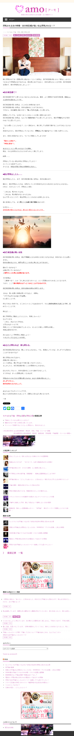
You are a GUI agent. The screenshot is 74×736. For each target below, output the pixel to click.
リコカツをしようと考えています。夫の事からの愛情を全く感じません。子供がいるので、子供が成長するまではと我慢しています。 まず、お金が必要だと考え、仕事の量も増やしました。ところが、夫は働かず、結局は (37, 621)
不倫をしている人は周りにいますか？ (17, 420)
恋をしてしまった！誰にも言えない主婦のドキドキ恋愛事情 (28, 456)
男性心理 (27, 32)
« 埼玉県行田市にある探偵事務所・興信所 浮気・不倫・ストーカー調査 (26, 431)
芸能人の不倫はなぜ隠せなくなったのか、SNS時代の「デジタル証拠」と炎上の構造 (36, 527)
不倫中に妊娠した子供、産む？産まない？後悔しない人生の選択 (30, 502)
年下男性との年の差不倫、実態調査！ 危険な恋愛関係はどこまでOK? (33, 473)
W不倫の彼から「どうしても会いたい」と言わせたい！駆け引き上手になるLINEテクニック (39, 479)
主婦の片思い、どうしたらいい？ (16, 687)
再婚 (18, 616)
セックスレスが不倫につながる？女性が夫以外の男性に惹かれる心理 (31, 521)
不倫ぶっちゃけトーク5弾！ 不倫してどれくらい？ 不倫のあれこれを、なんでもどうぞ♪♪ (32, 632)
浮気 (23, 35)
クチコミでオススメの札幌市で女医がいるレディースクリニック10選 (31, 496)
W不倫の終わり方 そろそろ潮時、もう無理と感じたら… (28, 468)
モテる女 (10, 32)
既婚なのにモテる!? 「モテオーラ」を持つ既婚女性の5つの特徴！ (31, 462)
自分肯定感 (36, 35)
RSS (6, 659)
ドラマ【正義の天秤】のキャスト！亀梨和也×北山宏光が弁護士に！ (27, 682)
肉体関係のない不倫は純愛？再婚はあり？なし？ (21, 675)
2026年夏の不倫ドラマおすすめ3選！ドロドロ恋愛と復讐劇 (28, 533)
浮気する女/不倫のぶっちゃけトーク (14, 635)
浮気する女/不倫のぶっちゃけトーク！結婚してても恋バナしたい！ (31, 544)
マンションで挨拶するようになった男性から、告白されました (25, 425)
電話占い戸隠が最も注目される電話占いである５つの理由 (28, 539)
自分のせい (29, 35)
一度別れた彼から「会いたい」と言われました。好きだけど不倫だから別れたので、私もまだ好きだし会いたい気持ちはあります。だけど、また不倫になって (37, 600)
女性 (19, 35)
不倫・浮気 (16, 32)
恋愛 (22, 32)
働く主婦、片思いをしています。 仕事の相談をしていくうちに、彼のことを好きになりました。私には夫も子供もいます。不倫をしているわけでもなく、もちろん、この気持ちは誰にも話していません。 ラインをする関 (37, 626)
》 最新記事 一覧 (13, 553)
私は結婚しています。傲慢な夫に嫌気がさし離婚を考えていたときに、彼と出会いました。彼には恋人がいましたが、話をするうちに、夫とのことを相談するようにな (37, 611)
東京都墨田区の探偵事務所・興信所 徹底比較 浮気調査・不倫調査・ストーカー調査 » (42, 433)
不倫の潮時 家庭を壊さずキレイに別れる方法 (24, 485)
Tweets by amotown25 (10, 654)
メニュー (11, 19)
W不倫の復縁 (9, 667)
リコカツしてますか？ (12, 685)
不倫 (14, 616)
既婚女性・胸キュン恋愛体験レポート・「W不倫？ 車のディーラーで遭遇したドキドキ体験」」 (38, 509)
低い (15, 35)
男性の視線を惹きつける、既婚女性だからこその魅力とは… (28, 491)
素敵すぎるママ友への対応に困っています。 (19, 423)
